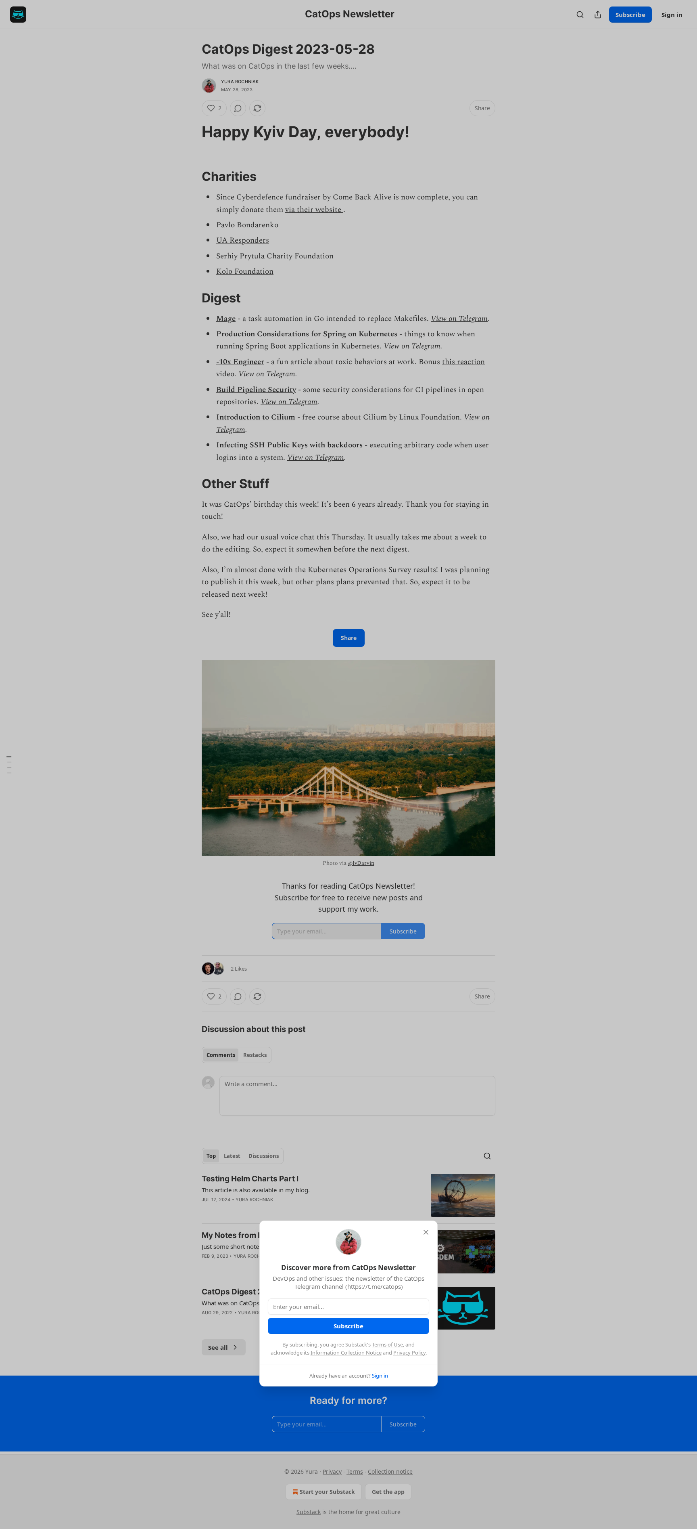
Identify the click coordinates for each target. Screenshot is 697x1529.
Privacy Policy (409, 1352)
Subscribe (348, 1326)
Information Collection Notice (346, 1352)
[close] (425, 1232)
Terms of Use (387, 1344)
